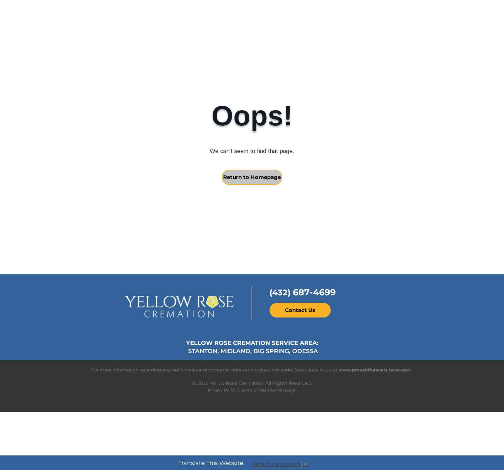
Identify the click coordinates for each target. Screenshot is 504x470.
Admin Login (283, 390)
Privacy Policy (222, 390)
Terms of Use (253, 390)
